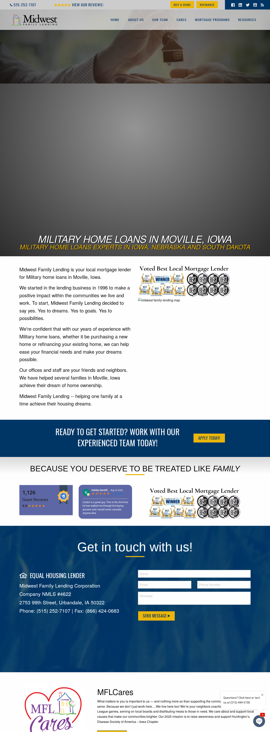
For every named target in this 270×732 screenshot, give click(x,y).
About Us (136, 19)
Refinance (207, 5)
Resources (247, 19)
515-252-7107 (25, 5)
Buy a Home (182, 5)
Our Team (160, 19)
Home (115, 19)
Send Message (155, 615)
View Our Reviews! (87, 5)
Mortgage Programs (212, 19)
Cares (181, 19)
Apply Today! (209, 438)
